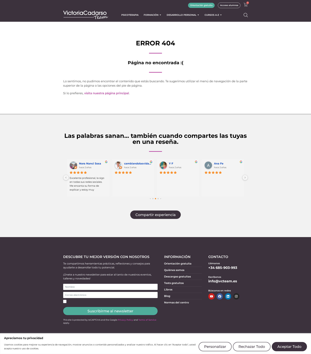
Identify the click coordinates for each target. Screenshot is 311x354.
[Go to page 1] (153, 198)
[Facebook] (220, 296)
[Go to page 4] (160, 198)
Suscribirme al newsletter (110, 311)
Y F (171, 163)
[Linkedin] (228, 296)
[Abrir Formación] (160, 15)
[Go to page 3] (158, 198)
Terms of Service (147, 320)
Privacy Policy (125, 320)
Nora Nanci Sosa (90, 163)
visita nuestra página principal (106, 93)
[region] (155, 343)
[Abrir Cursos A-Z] (221, 15)
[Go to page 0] (150, 198)
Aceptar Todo (289, 346)
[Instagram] (236, 296)
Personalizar (215, 346)
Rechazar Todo (251, 346)
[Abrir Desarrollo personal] (198, 15)
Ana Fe (218, 163)
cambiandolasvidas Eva (138, 163)
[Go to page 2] (155, 198)
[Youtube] (211, 296)
